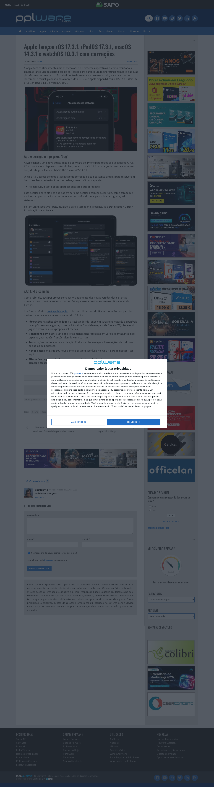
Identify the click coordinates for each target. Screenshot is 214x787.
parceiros (78, 373)
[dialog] (107, 393)
